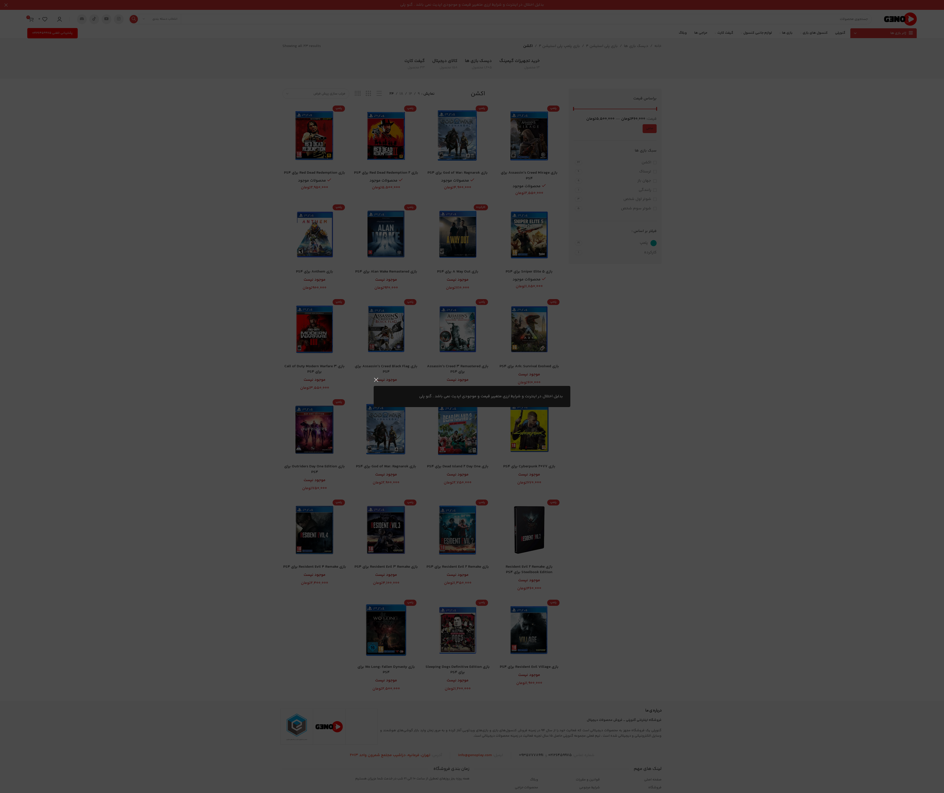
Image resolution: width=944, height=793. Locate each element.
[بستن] (376, 380)
